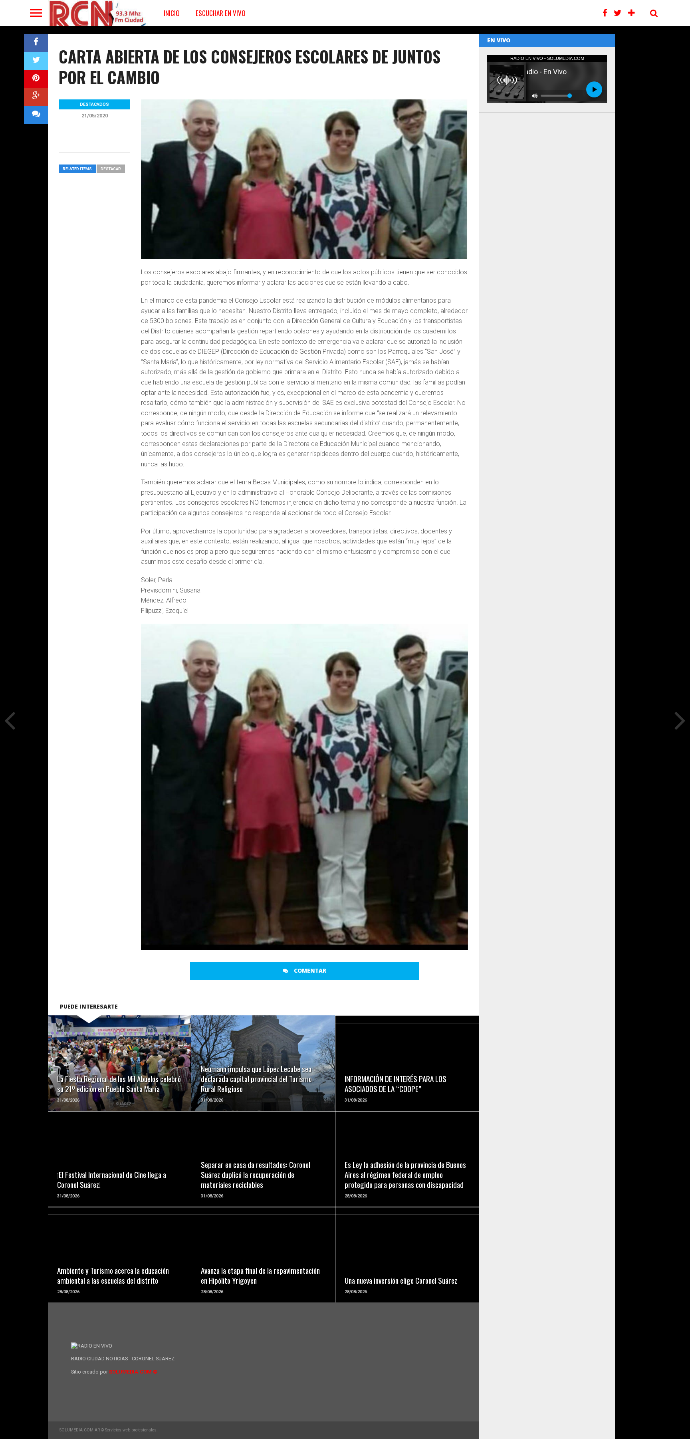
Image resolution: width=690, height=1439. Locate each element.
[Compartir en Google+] (36, 97)
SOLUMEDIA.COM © (133, 1372)
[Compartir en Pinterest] (36, 79)
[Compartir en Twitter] (36, 61)
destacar (111, 168)
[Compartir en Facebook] (36, 43)
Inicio (172, 13)
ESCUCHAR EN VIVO (221, 13)
